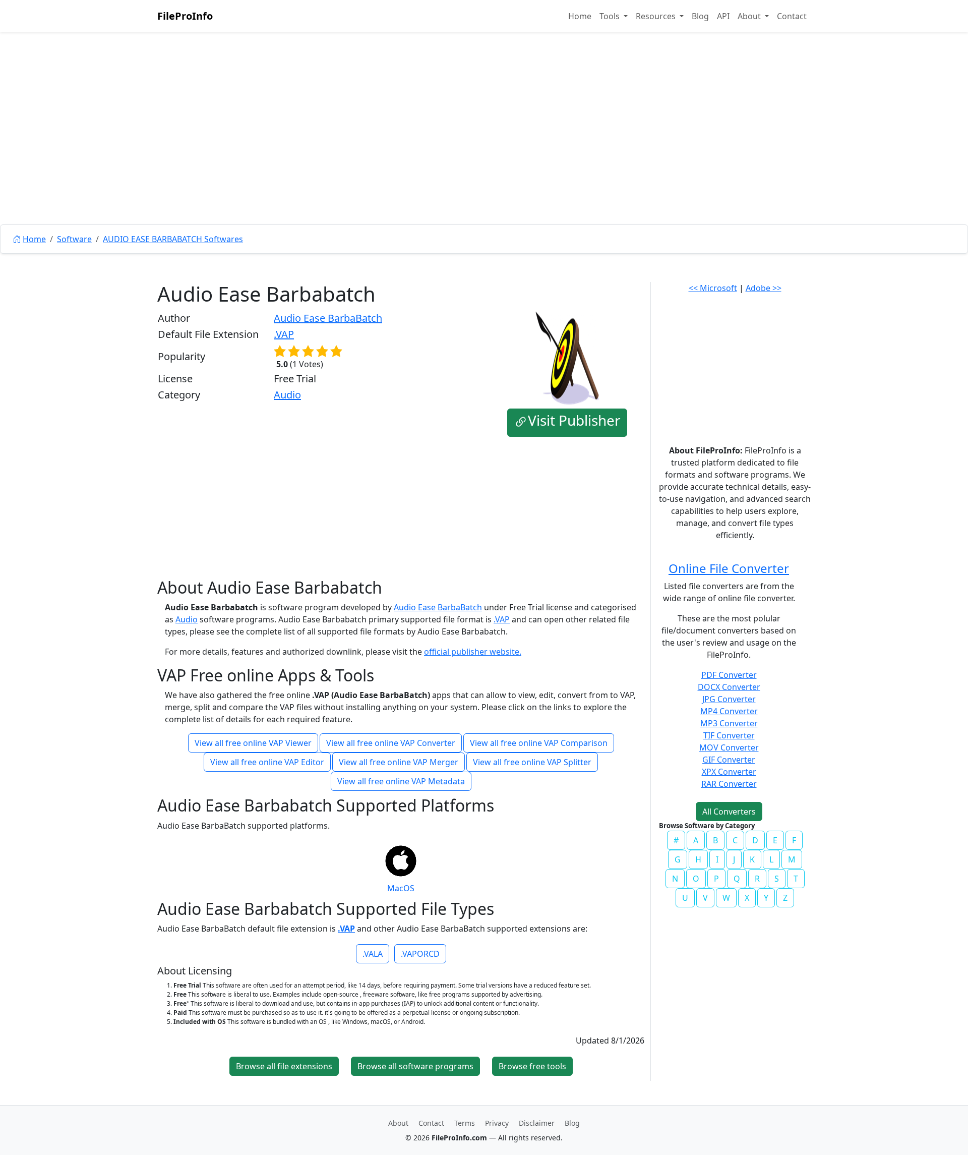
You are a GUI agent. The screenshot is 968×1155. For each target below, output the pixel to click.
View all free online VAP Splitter (532, 762)
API (723, 16)
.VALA (372, 953)
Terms (464, 1123)
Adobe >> (763, 288)
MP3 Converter (729, 723)
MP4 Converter (729, 711)
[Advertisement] (484, 151)
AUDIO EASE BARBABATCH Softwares (173, 239)
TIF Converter (729, 735)
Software (74, 239)
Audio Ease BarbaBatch (328, 318)
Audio (287, 394)
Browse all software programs (415, 1066)
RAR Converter (729, 783)
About (398, 1123)
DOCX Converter (729, 686)
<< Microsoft (713, 288)
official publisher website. (472, 651)
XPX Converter (729, 771)
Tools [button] (610, 16)
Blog (700, 16)
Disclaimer (537, 1123)
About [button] (750, 16)
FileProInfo (185, 16)
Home (579, 16)
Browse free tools (532, 1066)
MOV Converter (729, 747)
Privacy (497, 1123)
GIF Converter (728, 759)
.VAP (284, 334)
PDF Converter (729, 674)
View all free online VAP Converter (390, 742)
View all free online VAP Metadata (401, 781)
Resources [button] (657, 16)
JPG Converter (729, 699)
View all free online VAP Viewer (253, 742)
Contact (792, 16)
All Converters (729, 811)
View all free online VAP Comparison (539, 742)
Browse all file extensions (284, 1066)
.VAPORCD (420, 953)
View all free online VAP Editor (267, 762)
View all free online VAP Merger (398, 762)
